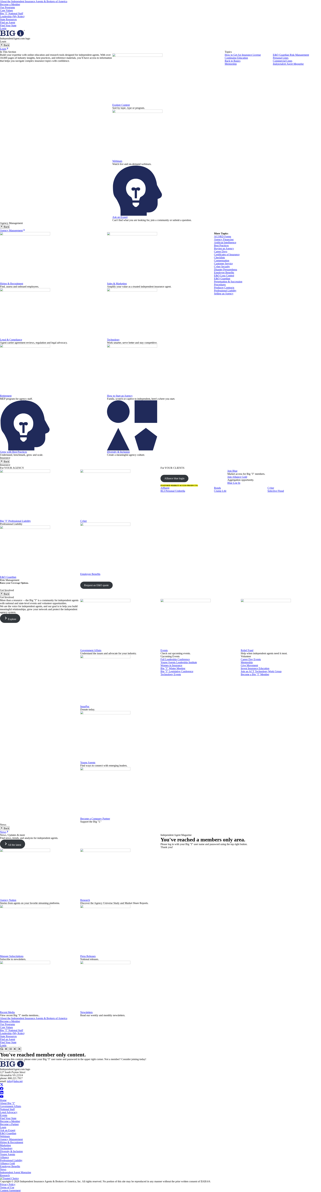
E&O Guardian (222, 278)
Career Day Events (251, 659)
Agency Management (11, 230)
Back (6, 45)
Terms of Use (7, 1187)
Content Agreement (10, 1190)
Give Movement (249, 665)
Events (164, 650)
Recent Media (7, 1012)
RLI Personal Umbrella (172, 490)
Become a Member (10, 4)
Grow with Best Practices (13, 451)
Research (85, 900)
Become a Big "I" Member (255, 674)
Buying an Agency (224, 248)
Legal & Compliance (11, 339)
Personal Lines (280, 57)
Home (3, 1100)
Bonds (217, 487)
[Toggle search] (4, 1049)
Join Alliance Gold (237, 476)
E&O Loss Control (224, 275)
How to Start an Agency (120, 395)
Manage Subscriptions (11, 956)
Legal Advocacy (8, 1112)
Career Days (220, 251)
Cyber (83, 521)
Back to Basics (232, 60)
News (3, 832)
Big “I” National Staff (11, 13)
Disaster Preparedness (225, 269)
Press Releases (88, 956)
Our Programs (7, 7)
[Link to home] (12, 35)
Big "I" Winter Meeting (172, 668)
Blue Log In (233, 482)
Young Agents (87, 762)
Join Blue (232, 470)
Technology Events (170, 674)
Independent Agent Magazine (288, 63)
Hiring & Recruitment (11, 283)
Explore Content (121, 105)
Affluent (164, 487)
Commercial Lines (282, 60)
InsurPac (84, 706)
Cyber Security (222, 266)
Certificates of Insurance (227, 254)
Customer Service (223, 263)
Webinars (117, 161)
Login (3, 28)
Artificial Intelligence (225, 242)
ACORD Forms (222, 236)
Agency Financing (224, 239)
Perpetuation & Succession (228, 281)
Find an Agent (7, 22)
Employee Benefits (224, 272)
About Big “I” (7, 1103)
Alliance (4, 1157)
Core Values (6, 10)
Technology (113, 339)
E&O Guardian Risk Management (291, 54)
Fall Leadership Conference (175, 659)
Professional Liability (225, 290)
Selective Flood (276, 490)
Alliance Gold (7, 1163)
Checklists (219, 257)
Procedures (220, 284)
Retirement (6, 395)
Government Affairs (90, 650)
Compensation (221, 260)
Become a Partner (9, 1124)
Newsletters (86, 1012)
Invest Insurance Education (255, 668)
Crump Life (220, 490)
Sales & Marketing (117, 283)
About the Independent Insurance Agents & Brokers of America (33, 1)
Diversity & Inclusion (118, 451)
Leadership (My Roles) (12, 16)
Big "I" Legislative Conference (176, 671)
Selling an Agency (223, 293)
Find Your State (8, 25)
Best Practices (221, 245)
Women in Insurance (171, 665)
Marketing (5, 1145)
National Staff (7, 1109)
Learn (3, 48)
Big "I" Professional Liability (15, 521)
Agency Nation (8, 900)
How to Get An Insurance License (243, 54)
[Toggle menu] (13, 1049)
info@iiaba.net (15, 1081)
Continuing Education (236, 57)
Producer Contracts (224, 287)
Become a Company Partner (95, 818)
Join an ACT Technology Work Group (261, 671)
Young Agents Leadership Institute (178, 662)
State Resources (8, 19)
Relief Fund (247, 650)
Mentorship (231, 63)
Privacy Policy (7, 1184)
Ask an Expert (120, 217)
